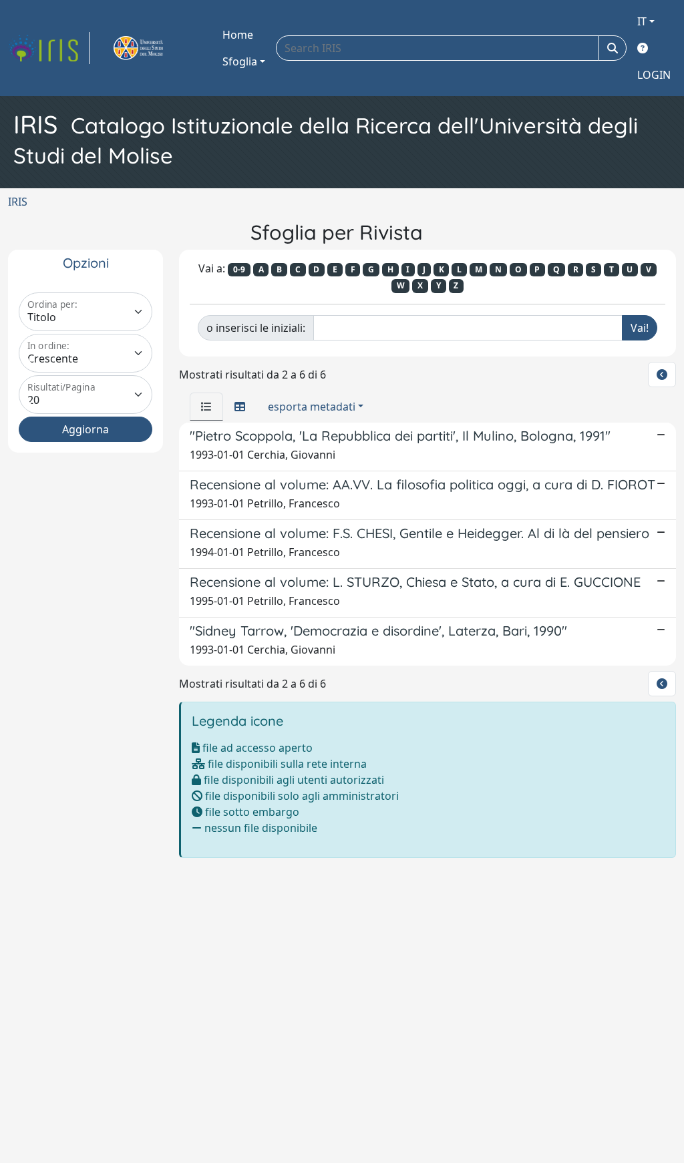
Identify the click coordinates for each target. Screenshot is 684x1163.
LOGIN (654, 74)
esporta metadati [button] (311, 406)
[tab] (206, 407)
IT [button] (642, 21)
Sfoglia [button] (239, 61)
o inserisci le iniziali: (255, 327)
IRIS (17, 201)
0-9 (239, 269)
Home (237, 34)
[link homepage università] (153, 48)
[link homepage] (49, 48)
